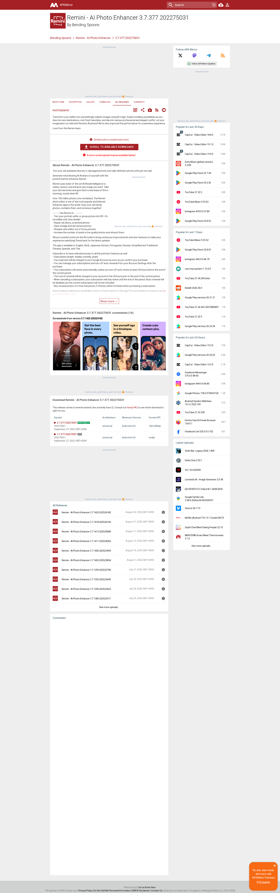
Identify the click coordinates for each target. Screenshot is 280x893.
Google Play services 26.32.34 (200, 326)
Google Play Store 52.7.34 (198, 173)
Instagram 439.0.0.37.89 (197, 211)
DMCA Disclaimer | (141, 890)
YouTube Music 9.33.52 (197, 201)
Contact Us (156, 890)
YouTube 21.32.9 (193, 316)
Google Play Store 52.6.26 (198, 182)
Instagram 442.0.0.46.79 (197, 259)
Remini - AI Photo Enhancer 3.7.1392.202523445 (86, 579)
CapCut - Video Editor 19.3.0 (199, 345)
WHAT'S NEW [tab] (58, 102)
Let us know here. (147, 887)
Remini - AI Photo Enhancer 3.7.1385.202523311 (86, 598)
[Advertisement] (109, 71)
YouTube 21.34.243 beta (197, 278)
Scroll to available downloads (112, 146)
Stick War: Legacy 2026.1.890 (200, 451)
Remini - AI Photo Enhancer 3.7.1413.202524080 (86, 531)
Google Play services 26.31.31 (200, 297)
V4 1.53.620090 (193, 470)
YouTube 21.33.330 (195, 412)
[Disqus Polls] (109, 663)
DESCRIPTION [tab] (75, 102)
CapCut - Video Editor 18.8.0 (199, 135)
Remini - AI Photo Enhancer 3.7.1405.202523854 (86, 560)
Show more (107, 301)
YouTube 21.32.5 (193, 192)
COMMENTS (139, 102)
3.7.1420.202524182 (92, 318)
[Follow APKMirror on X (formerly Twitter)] (180, 56)
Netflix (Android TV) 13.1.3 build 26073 (204, 517)
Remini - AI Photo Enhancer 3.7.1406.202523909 (86, 550)
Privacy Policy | (86, 890)
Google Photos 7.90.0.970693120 (202, 393)
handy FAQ (132, 407)
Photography (61, 110)
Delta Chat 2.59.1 (193, 460)
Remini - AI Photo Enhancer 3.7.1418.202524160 (86, 522)
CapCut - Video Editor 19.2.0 (199, 364)
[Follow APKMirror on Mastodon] (194, 56)
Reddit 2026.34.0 (193, 288)
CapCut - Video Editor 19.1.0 (199, 144)
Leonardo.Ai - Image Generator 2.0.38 (204, 479)
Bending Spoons (85, 25)
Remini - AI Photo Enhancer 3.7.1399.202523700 (86, 570)
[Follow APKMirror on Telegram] (209, 56)
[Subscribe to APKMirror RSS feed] (223, 56)
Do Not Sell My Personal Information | (113, 890)
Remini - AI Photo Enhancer (93, 38)
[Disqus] (109, 747)
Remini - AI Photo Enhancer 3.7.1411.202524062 (86, 541)
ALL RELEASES (122, 102)
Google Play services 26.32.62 (200, 355)
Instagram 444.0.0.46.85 (197, 383)
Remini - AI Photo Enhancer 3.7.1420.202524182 (86, 512)
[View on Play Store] (150, 110)
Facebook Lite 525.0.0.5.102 (199, 431)
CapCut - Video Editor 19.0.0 (199, 154)
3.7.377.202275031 (67, 422)
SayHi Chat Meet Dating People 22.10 (204, 527)
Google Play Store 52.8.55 (198, 221)
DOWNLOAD (104, 102)
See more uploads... (109, 607)
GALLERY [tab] (90, 102)
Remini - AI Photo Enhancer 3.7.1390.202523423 (86, 589)
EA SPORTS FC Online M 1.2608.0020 (204, 489)
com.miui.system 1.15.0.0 (198, 268)
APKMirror (66, 4)
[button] (135, 110)
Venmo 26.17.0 (192, 508)
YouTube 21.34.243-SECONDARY (202, 307)
